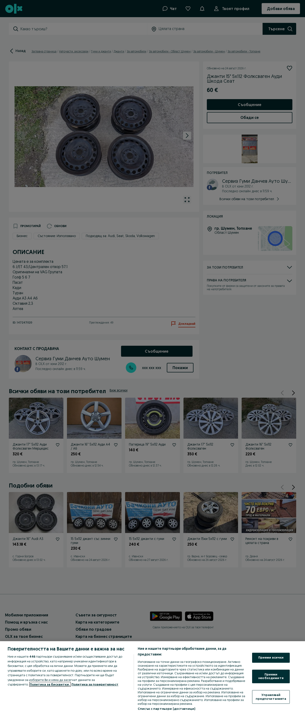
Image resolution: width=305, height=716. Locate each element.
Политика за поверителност (94, 684)
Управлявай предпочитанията (271, 697)
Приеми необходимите (271, 676)
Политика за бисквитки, (50, 684)
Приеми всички (271, 658)
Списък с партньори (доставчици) (166, 709)
